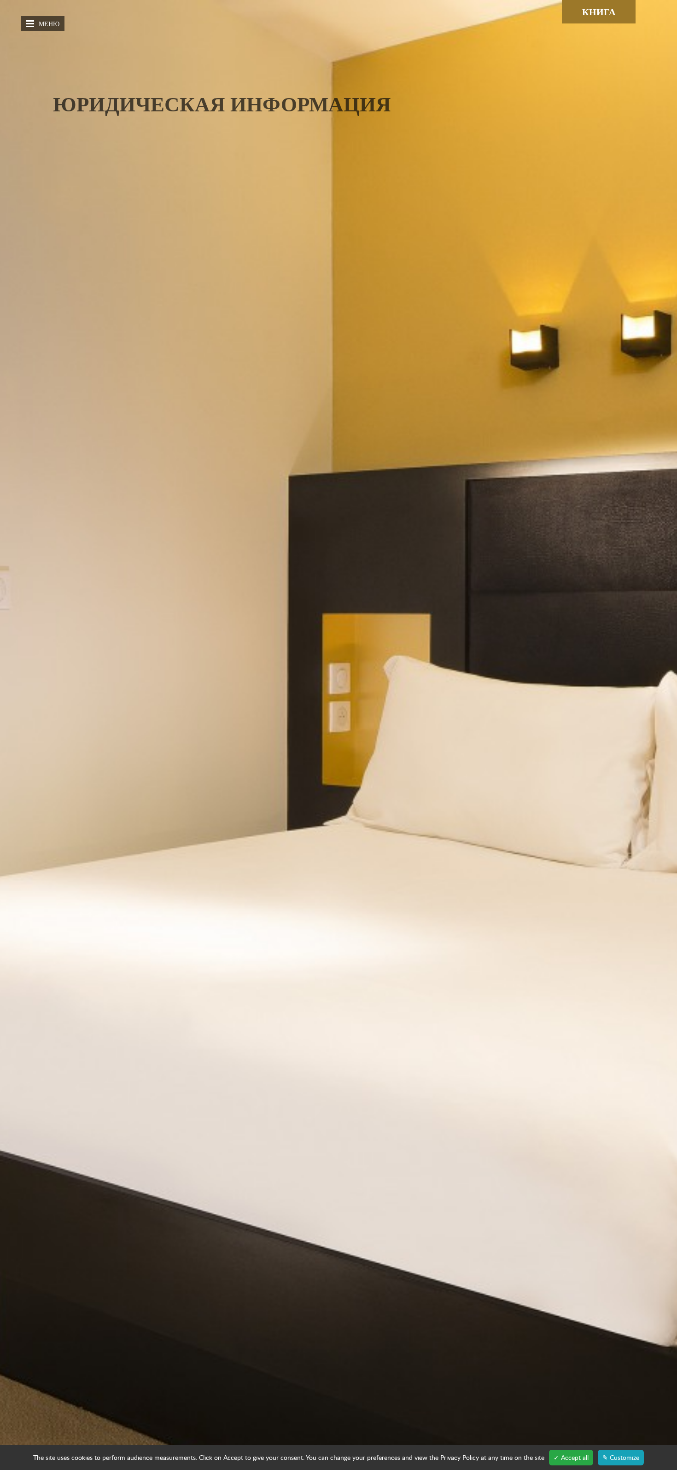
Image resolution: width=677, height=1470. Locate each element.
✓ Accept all (571, 1457)
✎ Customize (620, 1457)
